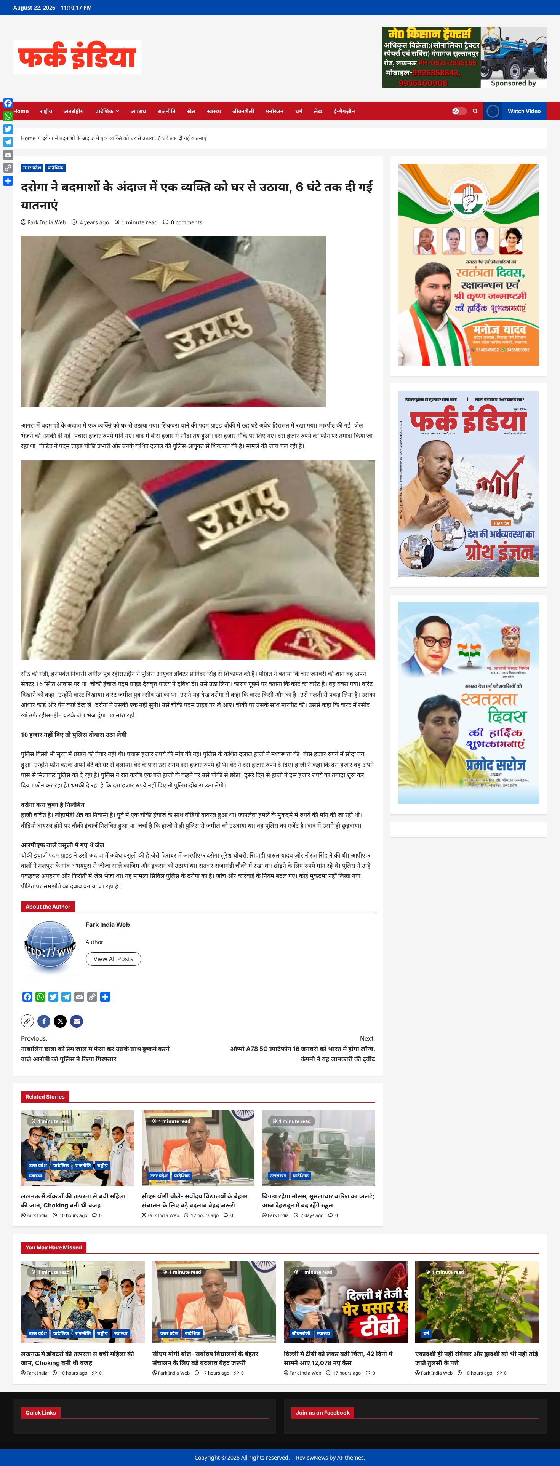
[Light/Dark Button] (459, 111)
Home (21, 111)
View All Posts (113, 959)
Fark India (37, 1215)
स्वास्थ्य (214, 111)
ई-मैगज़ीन (344, 111)
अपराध (138, 111)
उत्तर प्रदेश (32, 167)
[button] (27, 1020)
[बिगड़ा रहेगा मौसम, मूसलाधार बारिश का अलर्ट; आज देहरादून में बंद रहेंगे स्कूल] (318, 1148)
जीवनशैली (243, 111)
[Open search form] (475, 111)
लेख (318, 111)
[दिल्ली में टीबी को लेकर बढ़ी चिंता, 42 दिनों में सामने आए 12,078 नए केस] (346, 1302)
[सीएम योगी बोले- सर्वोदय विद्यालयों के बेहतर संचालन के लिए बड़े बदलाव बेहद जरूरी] (198, 1148)
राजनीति (167, 111)
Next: (302, 1049)
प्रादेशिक (104, 111)
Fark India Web (47, 222)
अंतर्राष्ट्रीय (74, 111)
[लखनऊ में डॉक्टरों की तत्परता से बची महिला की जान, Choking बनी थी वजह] (77, 1148)
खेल (191, 111)
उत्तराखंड (278, 1175)
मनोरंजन (275, 111)
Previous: (95, 1049)
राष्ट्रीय (46, 111)
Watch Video (524, 110)
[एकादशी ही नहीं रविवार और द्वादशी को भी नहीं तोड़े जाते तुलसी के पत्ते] (477, 1302)
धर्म (298, 111)
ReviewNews (312, 1457)
